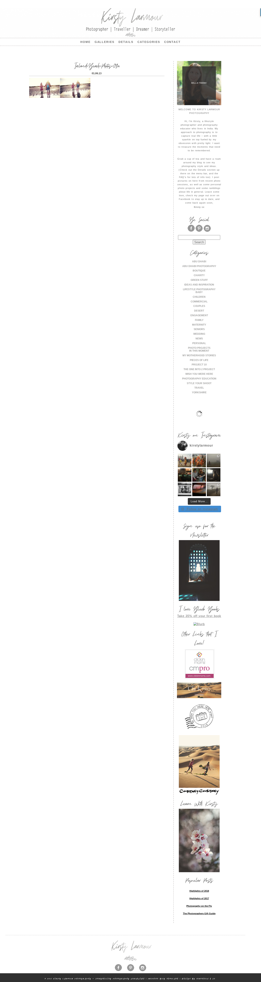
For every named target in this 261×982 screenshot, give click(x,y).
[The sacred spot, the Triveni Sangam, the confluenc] (199, 460)
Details (125, 42)
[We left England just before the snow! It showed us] (213, 489)
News (199, 338)
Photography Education (199, 378)
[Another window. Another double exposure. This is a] (184, 489)
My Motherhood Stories (199, 355)
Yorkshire (199, 392)
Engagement (199, 315)
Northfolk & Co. (206, 979)
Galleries (105, 42)
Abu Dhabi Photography (199, 266)
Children (199, 296)
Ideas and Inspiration (199, 284)
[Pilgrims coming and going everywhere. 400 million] (184, 460)
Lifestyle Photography (199, 289)
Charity (199, 275)
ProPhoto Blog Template (163, 979)
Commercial (199, 301)
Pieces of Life (199, 360)
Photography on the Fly (199, 906)
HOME (85, 42)
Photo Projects (199, 348)
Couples (199, 306)
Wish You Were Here (199, 374)
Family (199, 320)
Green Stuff (199, 280)
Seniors (199, 329)
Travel (199, 387)
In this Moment (199, 350)
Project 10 (199, 364)
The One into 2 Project (199, 369)
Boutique (199, 270)
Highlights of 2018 (199, 891)
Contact (172, 42)
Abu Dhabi (199, 261)
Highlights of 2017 (199, 898)
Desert (199, 310)
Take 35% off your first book (199, 616)
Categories (148, 42)
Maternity (199, 324)
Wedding (199, 333)
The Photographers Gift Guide (199, 913)
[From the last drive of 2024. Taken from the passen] (199, 489)
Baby (199, 292)
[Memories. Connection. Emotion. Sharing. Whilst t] (199, 475)
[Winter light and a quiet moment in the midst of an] (213, 475)
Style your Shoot (199, 383)
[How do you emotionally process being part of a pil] (213, 460)
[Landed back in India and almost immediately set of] (184, 475)
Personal (199, 343)
